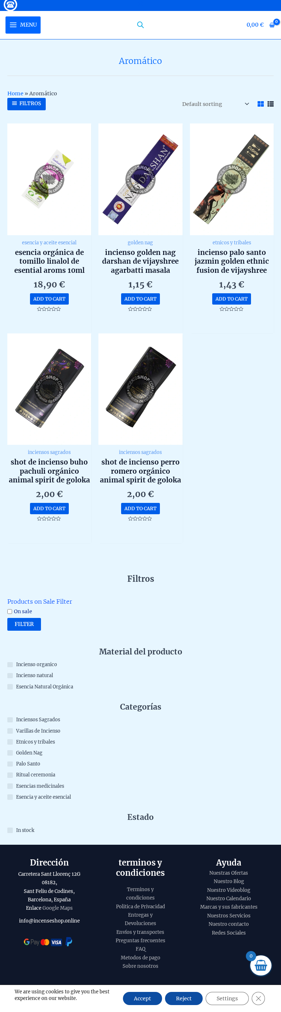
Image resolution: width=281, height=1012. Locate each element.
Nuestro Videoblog (228, 890)
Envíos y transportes (140, 932)
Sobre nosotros (140, 966)
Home (15, 93)
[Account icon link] (140, 4)
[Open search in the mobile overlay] (140, 25)
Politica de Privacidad (140, 907)
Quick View (49, 228)
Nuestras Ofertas (228, 873)
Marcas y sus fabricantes (229, 907)
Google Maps (57, 908)
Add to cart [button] (49, 299)
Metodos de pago (140, 958)
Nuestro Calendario (228, 898)
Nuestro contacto (229, 924)
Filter (24, 624)
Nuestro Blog (229, 881)
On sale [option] (23, 611)
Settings (227, 998)
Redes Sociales (229, 933)
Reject (184, 998)
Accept (142, 998)
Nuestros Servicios (229, 916)
